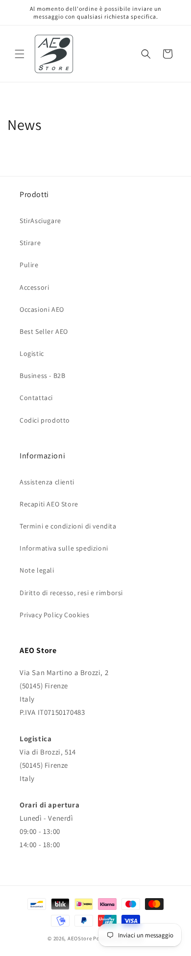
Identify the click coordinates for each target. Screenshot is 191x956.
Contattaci (36, 397)
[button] (19, 54)
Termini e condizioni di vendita (68, 526)
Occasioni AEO (42, 309)
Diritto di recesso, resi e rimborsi (71, 592)
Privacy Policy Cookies (54, 614)
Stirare (30, 242)
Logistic (32, 353)
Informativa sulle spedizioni (64, 548)
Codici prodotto (45, 420)
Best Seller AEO (44, 331)
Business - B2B (42, 375)
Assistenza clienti (47, 482)
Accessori (34, 287)
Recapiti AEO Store (49, 504)
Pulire (29, 264)
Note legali (37, 570)
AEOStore (80, 938)
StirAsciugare (40, 220)
